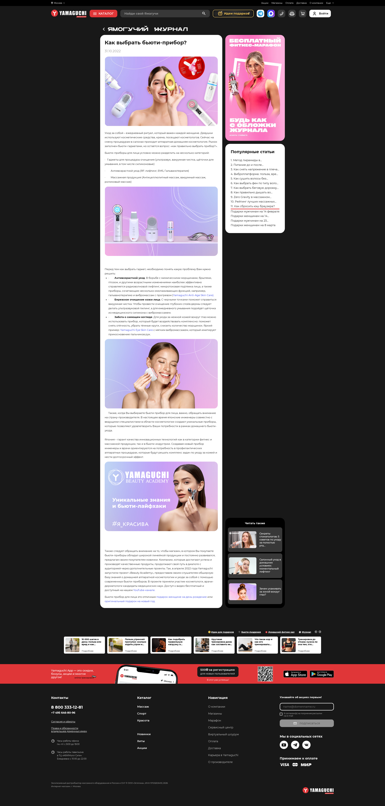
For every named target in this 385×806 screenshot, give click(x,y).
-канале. (144, 590)
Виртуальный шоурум (223, 734)
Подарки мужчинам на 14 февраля (255, 211)
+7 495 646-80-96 (63, 712)
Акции (264, 3)
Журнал (306, 632)
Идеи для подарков (222, 632)
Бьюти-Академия (251, 632)
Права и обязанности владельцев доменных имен (69, 730)
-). (201, 295)
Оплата (289, 3)
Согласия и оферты (63, 721)
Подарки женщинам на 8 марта (253, 225)
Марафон (214, 720)
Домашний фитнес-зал (281, 632)
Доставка (301, 3)
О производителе (220, 762)
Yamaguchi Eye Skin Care (136, 329)
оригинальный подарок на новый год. (130, 601)
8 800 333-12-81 (67, 707)
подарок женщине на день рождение (181, 596)
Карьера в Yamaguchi (223, 755)
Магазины (276, 3)
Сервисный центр (220, 727)
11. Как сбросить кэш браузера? (253, 206)
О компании (316, 3)
